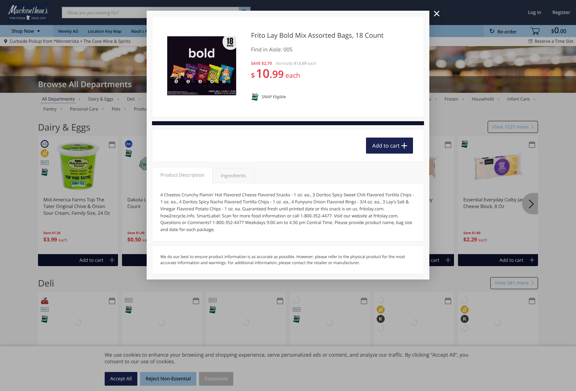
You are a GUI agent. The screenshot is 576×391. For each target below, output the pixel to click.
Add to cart (386, 145)
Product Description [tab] (182, 175)
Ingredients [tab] (233, 176)
